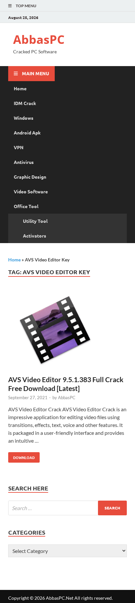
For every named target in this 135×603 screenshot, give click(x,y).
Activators (34, 236)
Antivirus (24, 162)
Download (21, 456)
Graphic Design (30, 177)
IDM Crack (25, 103)
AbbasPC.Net (59, 598)
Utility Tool (35, 221)
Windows (23, 118)
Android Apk (27, 132)
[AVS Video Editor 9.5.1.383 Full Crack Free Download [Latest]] (67, 332)
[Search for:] (67, 508)
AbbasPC (39, 39)
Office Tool (26, 206)
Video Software (31, 191)
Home (20, 88)
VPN (19, 147)
